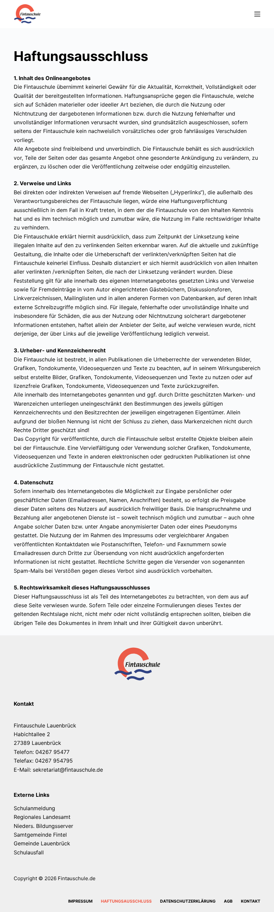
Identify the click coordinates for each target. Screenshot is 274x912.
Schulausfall (29, 852)
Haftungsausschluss (126, 901)
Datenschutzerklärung (188, 901)
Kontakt (250, 901)
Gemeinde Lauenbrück (42, 843)
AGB (228, 901)
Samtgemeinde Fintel (40, 834)
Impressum (80, 901)
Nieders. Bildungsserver (43, 826)
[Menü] (257, 14)
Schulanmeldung (34, 808)
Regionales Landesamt (42, 817)
